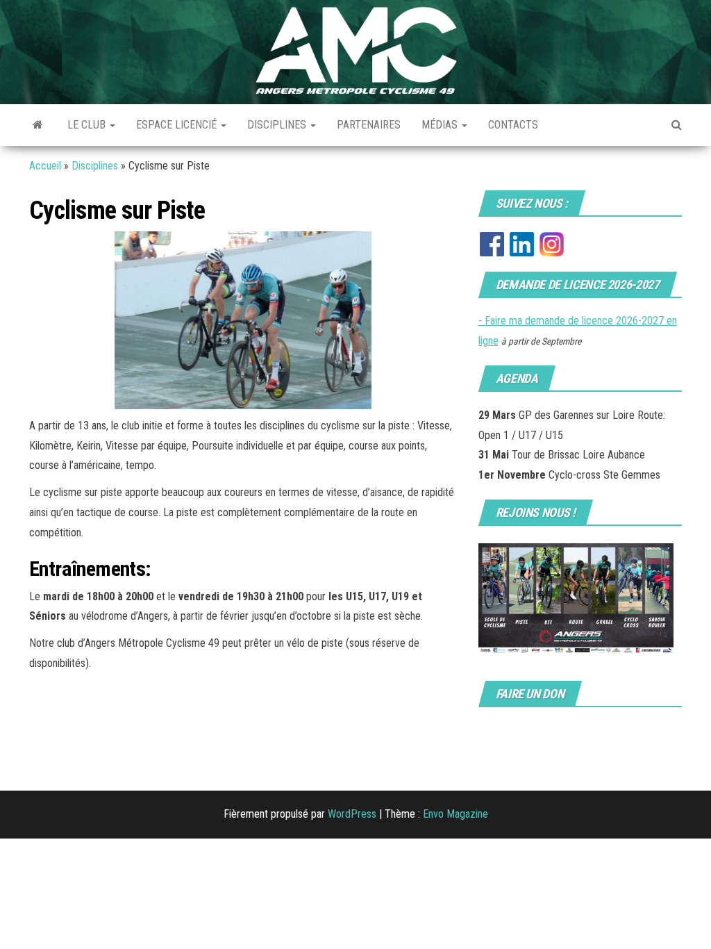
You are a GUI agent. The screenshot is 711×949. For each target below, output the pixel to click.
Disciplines (278, 124)
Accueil (45, 165)
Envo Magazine (455, 813)
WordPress (352, 813)
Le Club (87, 124)
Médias (440, 124)
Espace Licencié (177, 124)
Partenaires (369, 124)
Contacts (513, 124)
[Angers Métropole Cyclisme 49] (38, 125)
